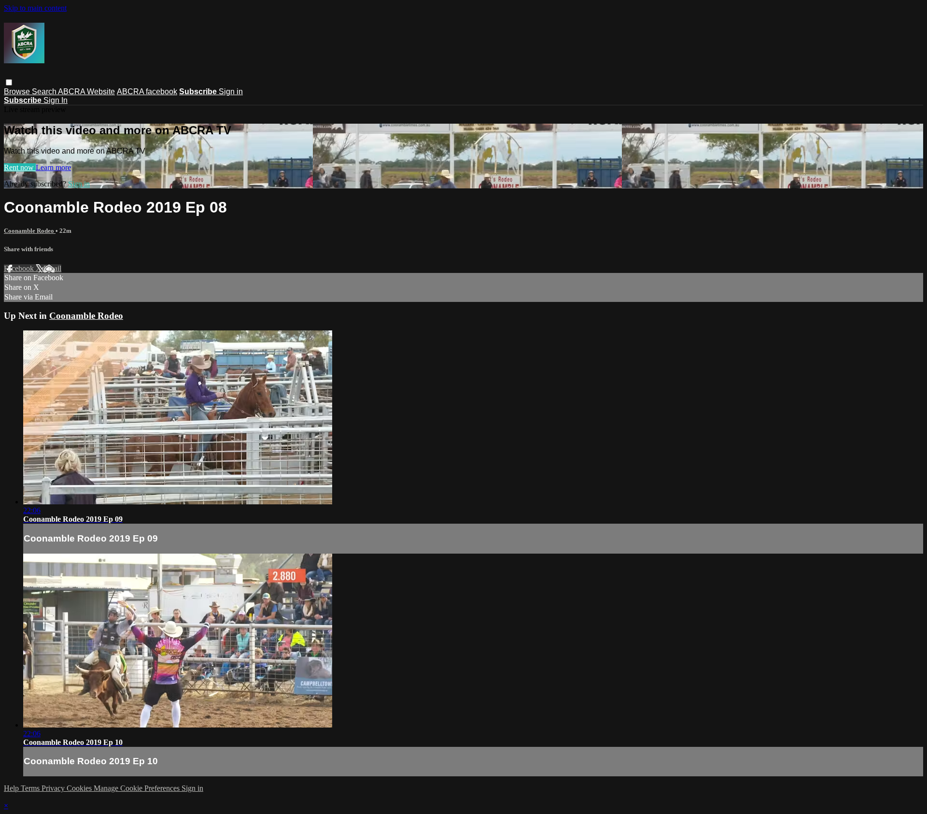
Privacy (54, 788)
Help (12, 788)
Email (52, 268)
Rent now (20, 167)
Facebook (20, 268)
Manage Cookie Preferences (138, 788)
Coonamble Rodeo (30, 230)
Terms (31, 788)
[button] (9, 82)
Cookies (80, 788)
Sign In (55, 100)
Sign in (231, 91)
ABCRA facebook (147, 91)
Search (45, 91)
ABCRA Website (86, 91)
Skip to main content (35, 8)
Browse (18, 91)
